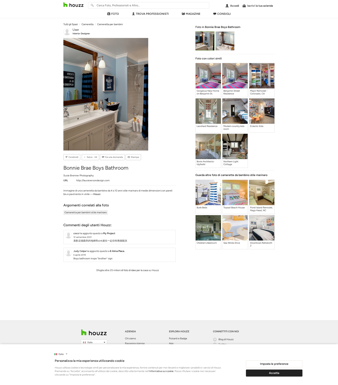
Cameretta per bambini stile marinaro (85, 212)
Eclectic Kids (256, 126)
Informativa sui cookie (161, 371)
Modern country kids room (233, 127)
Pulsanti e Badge (178, 338)
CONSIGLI (224, 13)
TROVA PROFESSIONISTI (152, 13)
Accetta (274, 373)
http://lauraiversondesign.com (93, 180)
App (171, 343)
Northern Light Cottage (230, 163)
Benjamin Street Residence (231, 92)
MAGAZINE (193, 13)
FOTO (115, 13)
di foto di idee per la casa (134, 270)
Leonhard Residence (207, 126)
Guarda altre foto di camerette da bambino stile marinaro (231, 175)
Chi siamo (130, 338)
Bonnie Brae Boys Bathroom (222, 27)
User (76, 30)
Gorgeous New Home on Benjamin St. (208, 92)
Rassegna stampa (135, 343)
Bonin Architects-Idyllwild (205, 163)
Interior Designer (81, 33)
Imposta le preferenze (274, 363)
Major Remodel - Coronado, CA (258, 92)
